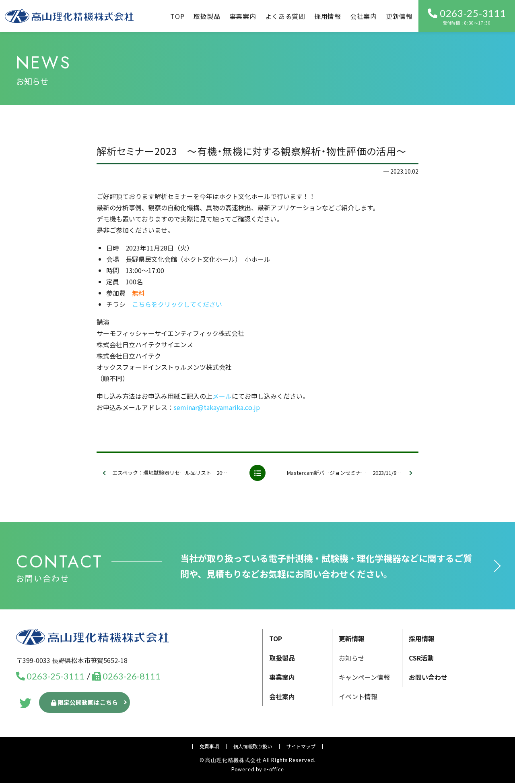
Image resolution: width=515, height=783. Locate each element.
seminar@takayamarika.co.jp (217, 407)
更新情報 (399, 16)
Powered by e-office (257, 769)
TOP (177, 16)
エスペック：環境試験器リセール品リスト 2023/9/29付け (177, 472)
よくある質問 (285, 16)
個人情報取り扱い (252, 746)
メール (222, 396)
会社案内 (363, 16)
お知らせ (352, 658)
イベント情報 (358, 696)
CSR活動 (421, 658)
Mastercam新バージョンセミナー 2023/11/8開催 (347, 472)
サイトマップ (300, 746)
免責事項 (209, 746)
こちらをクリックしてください (177, 304)
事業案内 (282, 677)
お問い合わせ (428, 677)
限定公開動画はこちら (87, 702)
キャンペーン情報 (364, 677)
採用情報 (327, 16)
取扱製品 (207, 16)
